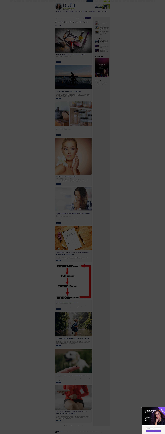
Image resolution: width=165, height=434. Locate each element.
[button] (141, 407)
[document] (82, 217)
